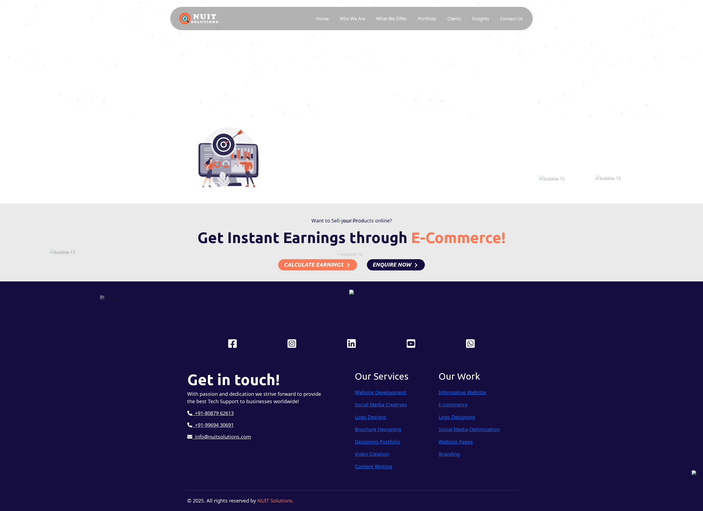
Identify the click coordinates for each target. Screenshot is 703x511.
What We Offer (391, 19)
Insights (480, 19)
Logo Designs (370, 417)
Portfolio (427, 19)
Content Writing (373, 466)
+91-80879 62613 (213, 413)
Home (322, 19)
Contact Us (511, 19)
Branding (449, 454)
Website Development (380, 392)
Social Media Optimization (469, 429)
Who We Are (352, 19)
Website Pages (456, 441)
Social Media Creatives (381, 404)
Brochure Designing (378, 429)
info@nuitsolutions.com (221, 436)
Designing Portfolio (377, 441)
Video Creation (372, 454)
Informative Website (462, 392)
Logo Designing (457, 417)
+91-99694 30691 (213, 425)
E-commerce (453, 404)
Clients (454, 19)
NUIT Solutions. (275, 500)
